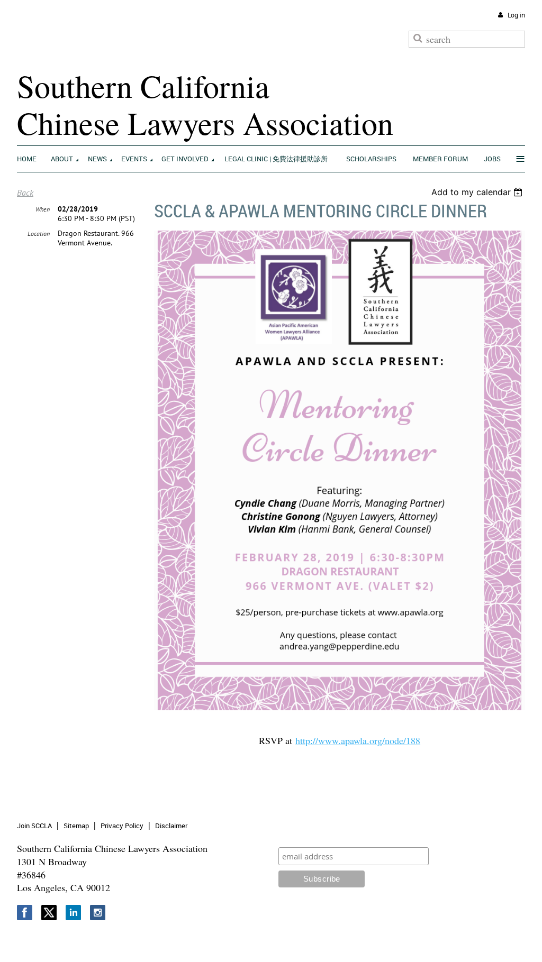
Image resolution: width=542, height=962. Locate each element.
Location (39, 233)
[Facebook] (24, 912)
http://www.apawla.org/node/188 (357, 740)
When (42, 209)
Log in (516, 15)
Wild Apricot (437, 941)
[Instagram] (97, 912)
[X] (49, 912)
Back (25, 192)
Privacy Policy (122, 825)
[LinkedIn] (73, 912)
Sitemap (76, 825)
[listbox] (478, 192)
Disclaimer (171, 825)
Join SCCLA (34, 825)
